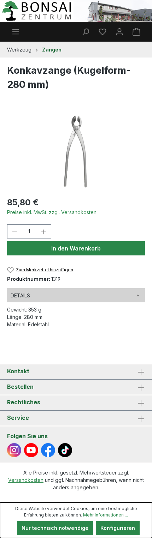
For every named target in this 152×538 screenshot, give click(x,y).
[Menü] (15, 32)
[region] (76, 151)
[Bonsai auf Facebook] (48, 450)
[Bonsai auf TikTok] (65, 450)
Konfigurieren (117, 528)
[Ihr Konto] (119, 32)
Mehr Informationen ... (105, 515)
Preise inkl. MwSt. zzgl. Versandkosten (52, 212)
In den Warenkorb (76, 248)
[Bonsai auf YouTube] (31, 450)
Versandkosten (25, 480)
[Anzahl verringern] (14, 231)
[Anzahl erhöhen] (43, 231)
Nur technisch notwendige (55, 528)
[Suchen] (85, 32)
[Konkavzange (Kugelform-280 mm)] (76, 151)
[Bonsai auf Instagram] (14, 450)
